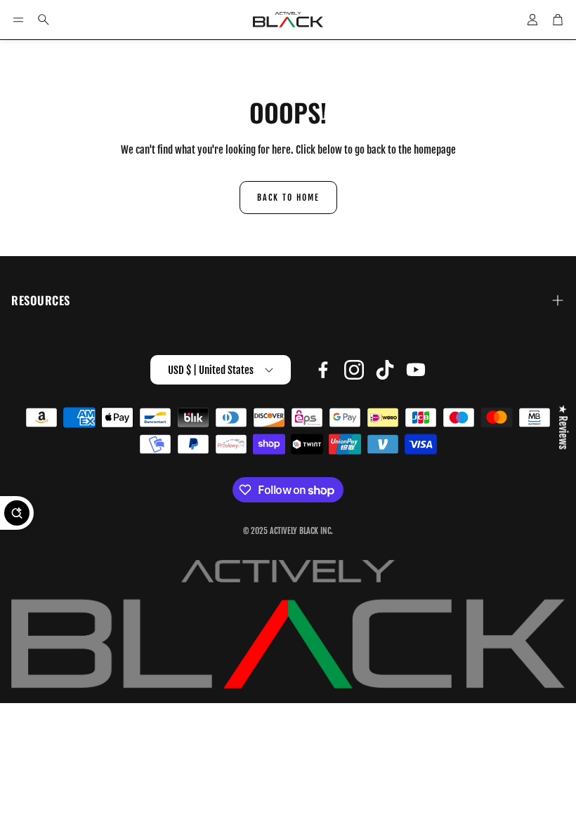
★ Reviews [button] (563, 427)
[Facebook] (323, 370)
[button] (18, 19)
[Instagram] (354, 370)
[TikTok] (385, 370)
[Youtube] (416, 370)
